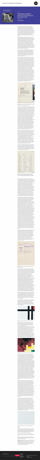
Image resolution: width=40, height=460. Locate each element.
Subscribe (17, 455)
